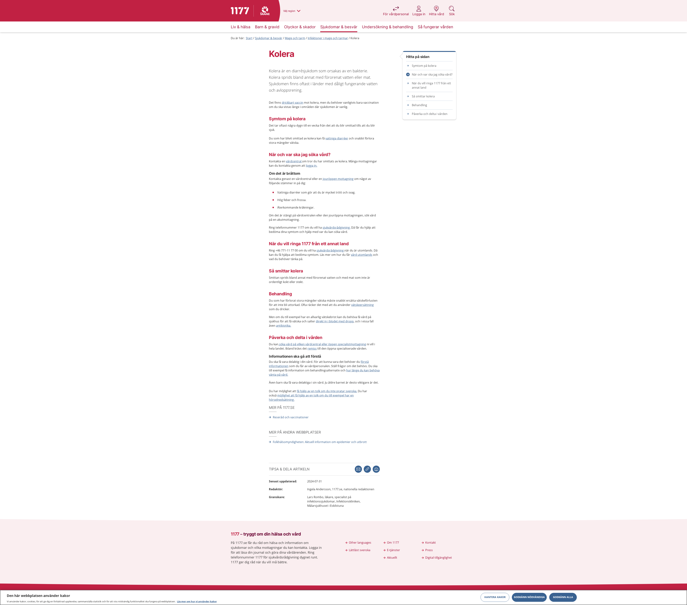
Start (249, 38)
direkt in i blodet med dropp (335, 321)
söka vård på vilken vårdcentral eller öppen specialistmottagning (322, 344)
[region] (343, 597)
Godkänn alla (563, 597)
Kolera (354, 38)
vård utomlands (361, 255)
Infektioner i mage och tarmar (328, 38)
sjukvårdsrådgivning (330, 250)
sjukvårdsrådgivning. (336, 227)
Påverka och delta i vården (429, 114)
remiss (312, 348)
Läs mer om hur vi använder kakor (197, 601)
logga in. (311, 166)
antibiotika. (283, 326)
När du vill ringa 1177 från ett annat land (431, 85)
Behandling (419, 105)
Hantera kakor (495, 597)
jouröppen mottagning (338, 179)
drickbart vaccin (292, 103)
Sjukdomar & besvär (268, 38)
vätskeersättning (362, 305)
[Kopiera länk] (367, 469)
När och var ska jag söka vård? (432, 74)
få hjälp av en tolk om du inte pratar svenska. (327, 391)
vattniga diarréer (336, 138)
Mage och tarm (295, 38)
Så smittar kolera (423, 96)
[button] (376, 469)
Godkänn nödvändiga (529, 597)
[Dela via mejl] (358, 469)
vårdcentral (294, 161)
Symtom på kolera (424, 66)
